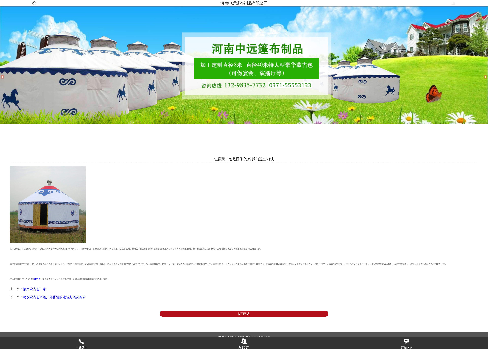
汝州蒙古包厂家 (34, 289)
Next (485, 77)
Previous (2, 77)
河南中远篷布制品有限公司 (244, 3)
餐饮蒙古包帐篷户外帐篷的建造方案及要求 (54, 297)
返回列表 (244, 314)
